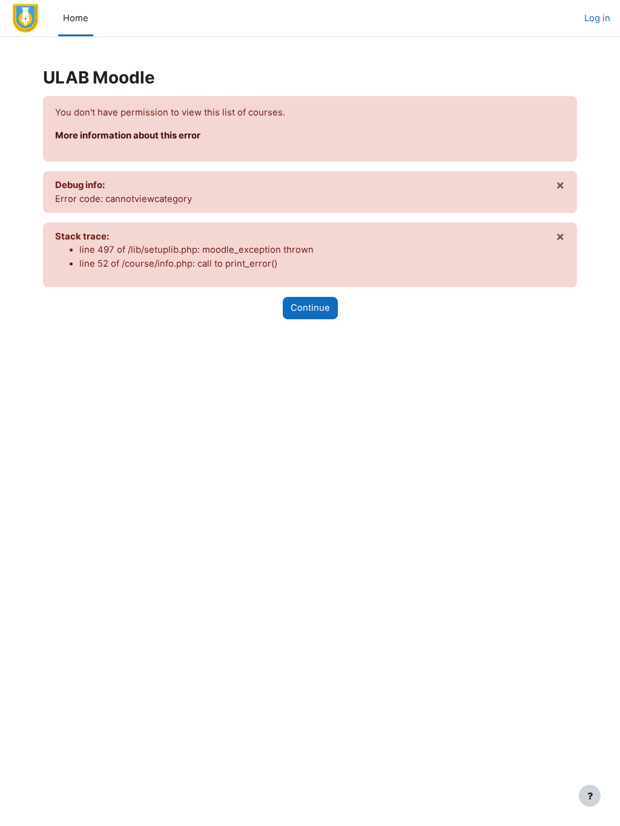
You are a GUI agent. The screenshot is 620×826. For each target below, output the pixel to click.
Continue (310, 307)
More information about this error (127, 135)
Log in (597, 18)
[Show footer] (590, 796)
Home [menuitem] (75, 18)
